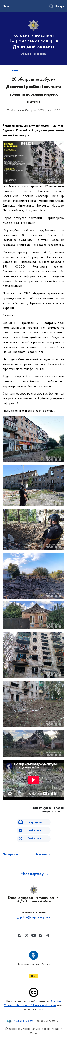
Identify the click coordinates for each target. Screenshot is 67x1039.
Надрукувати (34, 822)
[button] (33, 874)
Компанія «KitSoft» (24, 1021)
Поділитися (34, 830)
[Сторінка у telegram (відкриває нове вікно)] (47, 935)
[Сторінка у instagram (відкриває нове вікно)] (40, 935)
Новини (13, 70)
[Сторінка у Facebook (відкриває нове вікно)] (20, 935)
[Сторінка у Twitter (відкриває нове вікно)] (26, 935)
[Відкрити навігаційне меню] (15, 6)
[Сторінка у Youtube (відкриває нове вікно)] (33, 935)
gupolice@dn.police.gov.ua (33, 917)
